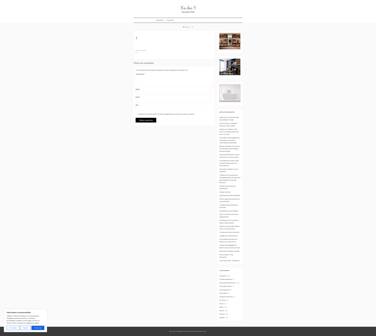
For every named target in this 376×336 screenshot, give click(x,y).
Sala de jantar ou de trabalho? (229, 211)
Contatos (170, 20)
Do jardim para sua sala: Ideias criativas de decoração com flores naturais (229, 163)
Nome (138, 89)
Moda (221, 307)
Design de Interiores (226, 297)
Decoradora (223, 293)
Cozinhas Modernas (225, 279)
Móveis (221, 310)
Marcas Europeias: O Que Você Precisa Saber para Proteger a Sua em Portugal (229, 148)
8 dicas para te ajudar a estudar (229, 251)
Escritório (222, 300)
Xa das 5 (188, 8)
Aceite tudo (38, 328)
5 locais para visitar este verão (229, 232)
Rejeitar (25, 328)
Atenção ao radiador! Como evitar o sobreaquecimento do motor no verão (229, 131)
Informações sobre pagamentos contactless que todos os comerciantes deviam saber (229, 140)
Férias (221, 303)
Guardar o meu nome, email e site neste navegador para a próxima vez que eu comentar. (166, 114)
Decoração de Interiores (227, 283)
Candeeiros (223, 276)
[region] (25, 320)
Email (138, 97)
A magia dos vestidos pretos (228, 236)
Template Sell (202, 331)
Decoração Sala (224, 290)
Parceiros (160, 20)
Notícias (222, 314)
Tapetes (222, 317)
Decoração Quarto (225, 286)
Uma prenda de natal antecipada (229, 195)
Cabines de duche (224, 192)
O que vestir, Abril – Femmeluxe (229, 260)
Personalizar (13, 328)
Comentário (140, 74)
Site (137, 105)
